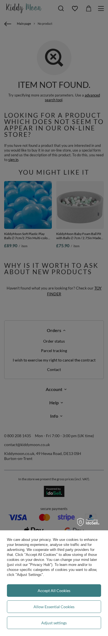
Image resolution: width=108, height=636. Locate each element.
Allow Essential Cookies (54, 606)
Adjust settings (54, 622)
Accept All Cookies (54, 590)
